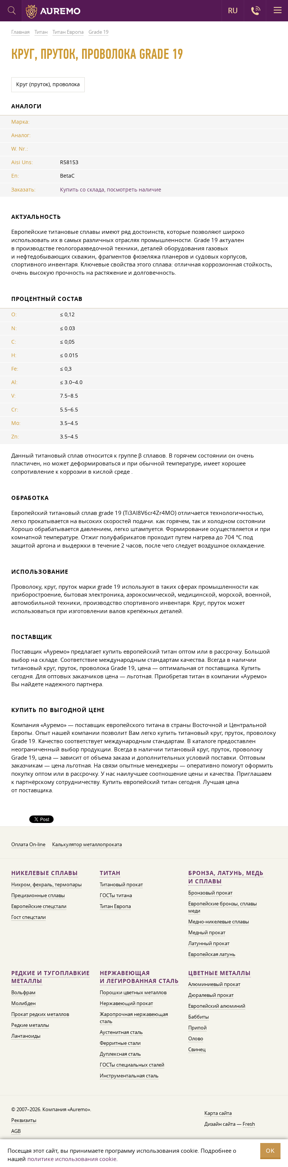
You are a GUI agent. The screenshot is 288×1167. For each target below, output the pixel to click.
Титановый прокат (121, 884)
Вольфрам (23, 992)
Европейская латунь (212, 954)
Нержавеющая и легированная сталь (139, 977)
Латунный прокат (209, 943)
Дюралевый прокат (211, 995)
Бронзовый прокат (210, 892)
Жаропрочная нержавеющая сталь (134, 1018)
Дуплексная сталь (120, 1053)
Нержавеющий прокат (126, 1003)
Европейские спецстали (38, 906)
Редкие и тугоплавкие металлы (50, 977)
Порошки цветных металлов (133, 992)
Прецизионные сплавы (38, 895)
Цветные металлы (219, 973)
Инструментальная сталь (129, 1075)
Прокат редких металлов (40, 1014)
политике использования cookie (71, 1159)
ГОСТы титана (116, 895)
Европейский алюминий (216, 1005)
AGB (16, 1131)
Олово (195, 1038)
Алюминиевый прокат (214, 984)
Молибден (23, 1003)
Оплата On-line (28, 844)
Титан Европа (115, 906)
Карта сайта (218, 1113)
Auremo (53, 11)
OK (270, 1151)
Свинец (197, 1049)
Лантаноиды (25, 1035)
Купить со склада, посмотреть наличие (110, 189)
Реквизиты (23, 1120)
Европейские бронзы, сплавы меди (222, 907)
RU (233, 10)
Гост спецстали (28, 917)
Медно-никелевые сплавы (218, 921)
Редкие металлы (30, 1025)
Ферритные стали (120, 1043)
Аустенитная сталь (121, 1032)
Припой (197, 1027)
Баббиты (198, 1016)
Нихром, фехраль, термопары (46, 884)
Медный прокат (206, 932)
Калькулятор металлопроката (87, 844)
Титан (110, 873)
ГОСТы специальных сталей (132, 1064)
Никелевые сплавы (44, 873)
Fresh (249, 1124)
